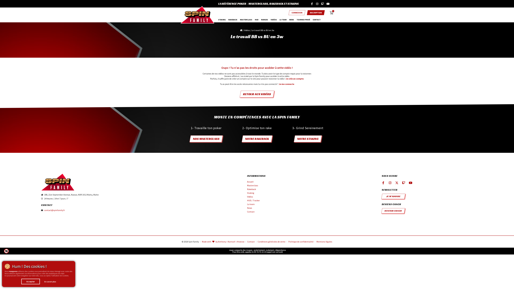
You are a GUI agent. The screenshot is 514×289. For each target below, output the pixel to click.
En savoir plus (50, 281)
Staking (222, 19)
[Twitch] (322, 4)
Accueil (250, 181)
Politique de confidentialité (300, 241)
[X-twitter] (397, 183)
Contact (317, 19)
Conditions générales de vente (271, 241)
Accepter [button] (30, 281)
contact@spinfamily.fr (54, 210)
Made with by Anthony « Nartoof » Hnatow (223, 241)
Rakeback (232, 19)
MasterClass (246, 19)
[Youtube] (328, 4)
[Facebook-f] (312, 4)
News (291, 19)
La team (283, 19)
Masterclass (252, 185)
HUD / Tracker (253, 200)
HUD (256, 19)
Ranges (264, 19)
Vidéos (274, 19)
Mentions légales (324, 241)
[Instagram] (317, 4)
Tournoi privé (303, 19)
